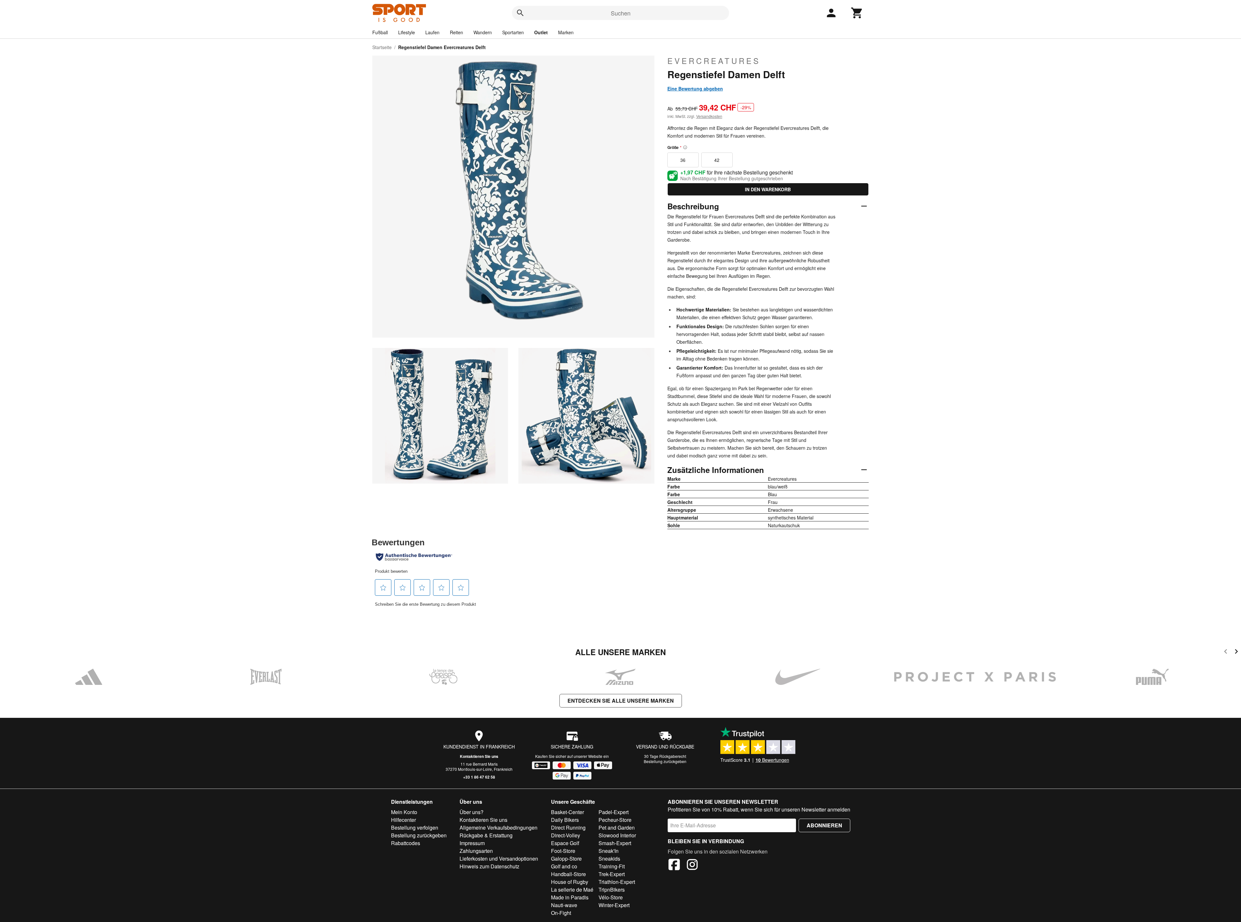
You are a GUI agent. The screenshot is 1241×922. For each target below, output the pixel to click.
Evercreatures (713, 61)
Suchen (621, 13)
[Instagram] (692, 865)
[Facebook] (674, 865)
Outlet (541, 32)
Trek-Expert (612, 874)
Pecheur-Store (615, 819)
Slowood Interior (617, 835)
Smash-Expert (615, 843)
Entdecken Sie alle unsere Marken (620, 700)
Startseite (382, 47)
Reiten (456, 32)
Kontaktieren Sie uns (479, 756)
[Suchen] (520, 13)
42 (716, 160)
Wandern (482, 32)
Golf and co (564, 866)
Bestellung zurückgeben (665, 761)
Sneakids (609, 858)
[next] (1236, 652)
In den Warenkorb (768, 189)
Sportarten (513, 32)
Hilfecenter (403, 819)
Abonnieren (824, 825)
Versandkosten (709, 116)
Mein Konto (404, 812)
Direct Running (568, 827)
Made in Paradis (570, 897)
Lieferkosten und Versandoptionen (499, 858)
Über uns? (471, 812)
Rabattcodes (405, 843)
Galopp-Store (566, 858)
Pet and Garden (617, 827)
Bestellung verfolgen (414, 827)
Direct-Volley (565, 835)
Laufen (432, 32)
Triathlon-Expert (617, 881)
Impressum (472, 843)
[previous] (1225, 652)
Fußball (380, 32)
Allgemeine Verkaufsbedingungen (498, 827)
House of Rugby (569, 881)
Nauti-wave (564, 905)
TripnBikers (612, 889)
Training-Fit (612, 866)
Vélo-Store (611, 897)
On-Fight (561, 913)
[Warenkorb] (857, 12)
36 (682, 160)
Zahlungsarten (476, 850)
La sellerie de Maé (572, 889)
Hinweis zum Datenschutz (489, 866)
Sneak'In (609, 850)
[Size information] (685, 147)
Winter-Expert (614, 905)
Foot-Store (563, 850)
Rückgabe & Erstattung (486, 835)
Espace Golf (565, 843)
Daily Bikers (565, 819)
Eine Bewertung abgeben (695, 88)
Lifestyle (406, 32)
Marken (566, 32)
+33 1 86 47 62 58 (479, 777)
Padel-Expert (614, 812)
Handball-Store (568, 874)
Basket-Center (567, 812)
